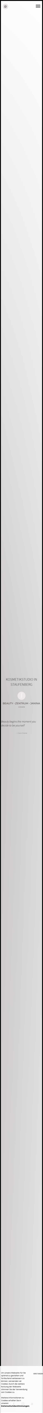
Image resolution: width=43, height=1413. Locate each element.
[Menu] (38, 6)
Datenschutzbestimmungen (15, 1406)
